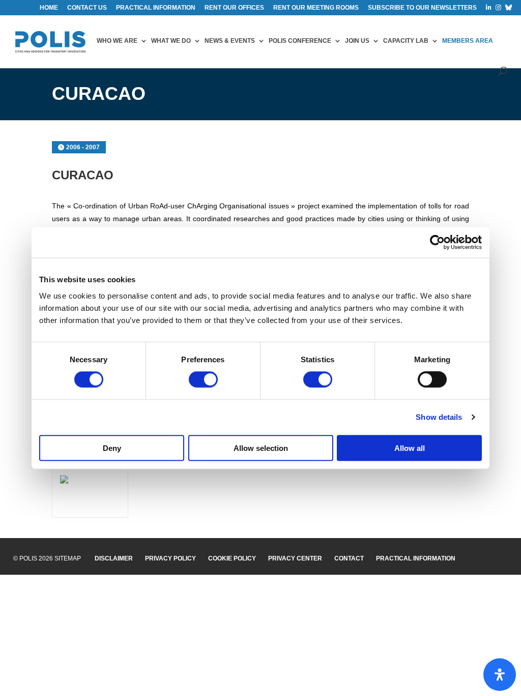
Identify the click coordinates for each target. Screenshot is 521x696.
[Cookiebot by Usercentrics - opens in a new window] (437, 242)
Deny (112, 447)
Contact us (87, 8)
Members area (467, 40)
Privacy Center (295, 558)
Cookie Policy (232, 558)
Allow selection (261, 447)
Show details (439, 417)
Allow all (409, 447)
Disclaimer (114, 558)
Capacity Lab (405, 40)
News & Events (230, 40)
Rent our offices (234, 8)
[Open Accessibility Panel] (499, 674)
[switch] (203, 379)
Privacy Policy (170, 558)
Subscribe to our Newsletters (422, 8)
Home (49, 8)
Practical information (155, 8)
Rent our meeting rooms (316, 8)
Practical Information (415, 558)
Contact (349, 558)
